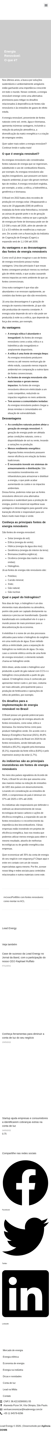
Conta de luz (9, 1383)
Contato (7, 1396)
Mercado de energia (13, 1350)
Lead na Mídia (10, 1389)
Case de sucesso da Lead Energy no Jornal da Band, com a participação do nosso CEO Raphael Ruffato (24, 957)
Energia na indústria (13, 1370)
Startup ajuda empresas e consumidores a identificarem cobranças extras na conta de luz (25, 1122)
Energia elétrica (11, 1357)
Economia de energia (13, 1363)
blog (11, 870)
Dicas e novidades (12, 1376)
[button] (46, 5)
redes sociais (22, 870)
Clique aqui (41, 859)
